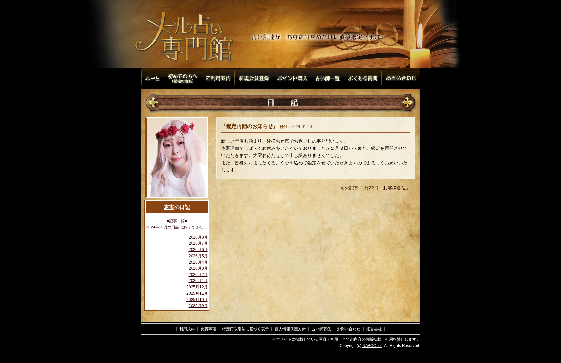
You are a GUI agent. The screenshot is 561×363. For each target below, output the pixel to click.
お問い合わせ (348, 329)
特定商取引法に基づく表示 (245, 329)
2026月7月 (198, 243)
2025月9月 (198, 306)
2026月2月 (198, 274)
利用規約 (187, 329)
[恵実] (176, 198)
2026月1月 (198, 281)
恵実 (169, 207)
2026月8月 (198, 237)
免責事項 (208, 329)
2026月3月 (198, 268)
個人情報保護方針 (290, 329)
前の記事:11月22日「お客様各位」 (375, 187)
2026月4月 (198, 262)
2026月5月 (198, 256)
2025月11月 (197, 293)
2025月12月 (197, 287)
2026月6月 (198, 249)
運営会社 (374, 329)
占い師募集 (321, 329)
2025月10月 (197, 299)
